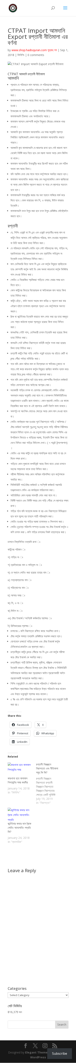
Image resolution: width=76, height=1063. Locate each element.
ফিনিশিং (20, 55)
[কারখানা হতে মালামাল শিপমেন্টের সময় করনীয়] (20, 769)
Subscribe (59, 1053)
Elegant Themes (37, 1052)
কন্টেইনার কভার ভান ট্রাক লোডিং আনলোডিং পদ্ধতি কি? (19, 828)
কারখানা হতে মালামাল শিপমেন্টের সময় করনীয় (18, 780)
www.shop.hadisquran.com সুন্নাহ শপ (34, 50)
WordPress (38, 1057)
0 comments (36, 55)
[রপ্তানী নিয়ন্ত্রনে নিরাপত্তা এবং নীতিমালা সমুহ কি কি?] (50, 783)
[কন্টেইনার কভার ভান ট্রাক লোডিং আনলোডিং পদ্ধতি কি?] (20, 815)
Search (61, 1024)
